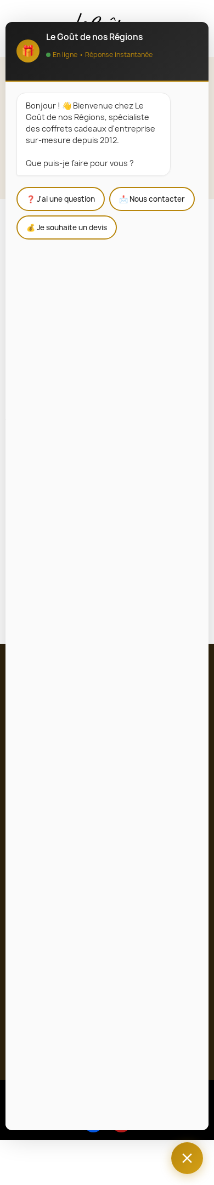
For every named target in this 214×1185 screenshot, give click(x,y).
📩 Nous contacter (152, 199)
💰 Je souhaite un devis (66, 227)
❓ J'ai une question (60, 199)
